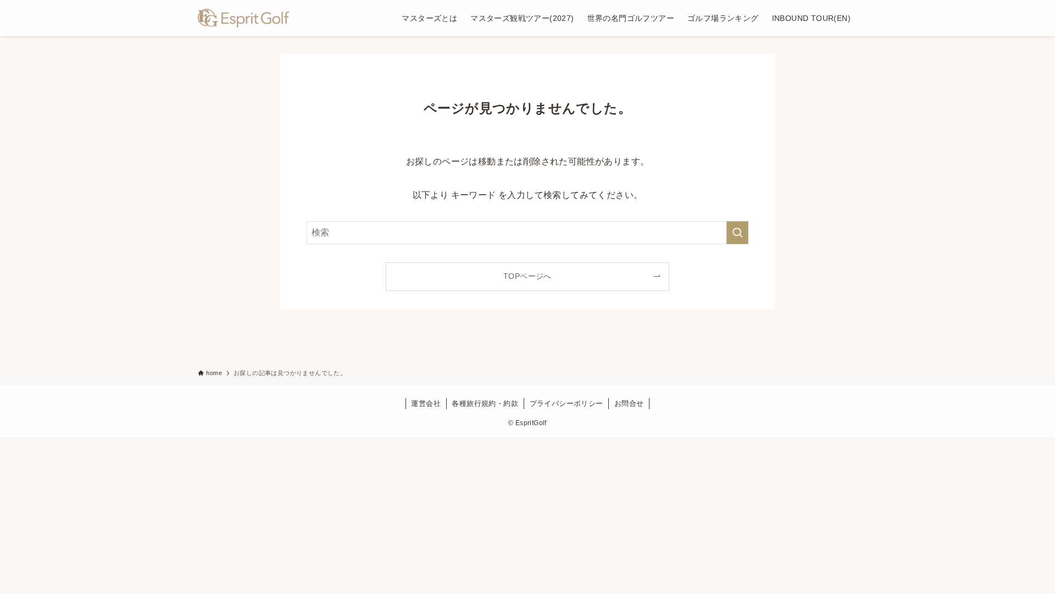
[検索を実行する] (737, 232)
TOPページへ (527, 276)
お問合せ (629, 403)
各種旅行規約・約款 (485, 403)
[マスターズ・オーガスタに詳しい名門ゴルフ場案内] (243, 18)
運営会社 (426, 403)
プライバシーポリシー (566, 403)
